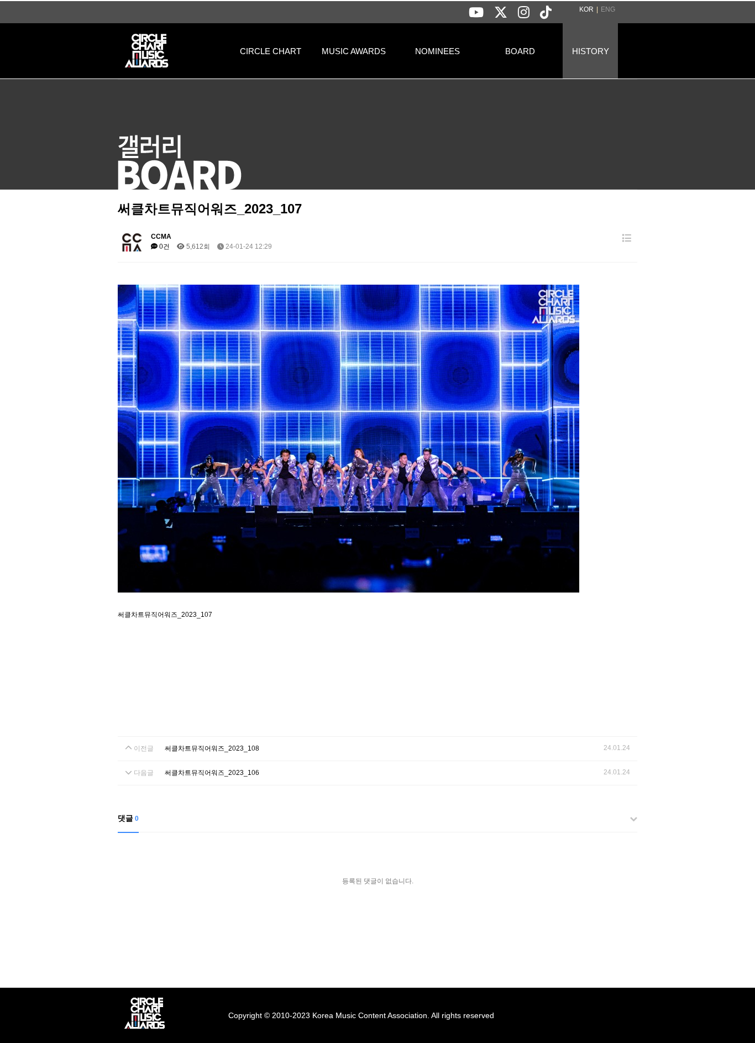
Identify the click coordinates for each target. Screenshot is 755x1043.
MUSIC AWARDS (354, 51)
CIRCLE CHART (270, 51)
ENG (608, 9)
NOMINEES (437, 51)
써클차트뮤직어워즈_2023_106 (212, 773)
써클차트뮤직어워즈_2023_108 (212, 748)
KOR (586, 9)
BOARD (520, 51)
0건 (164, 246)
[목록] (626, 238)
